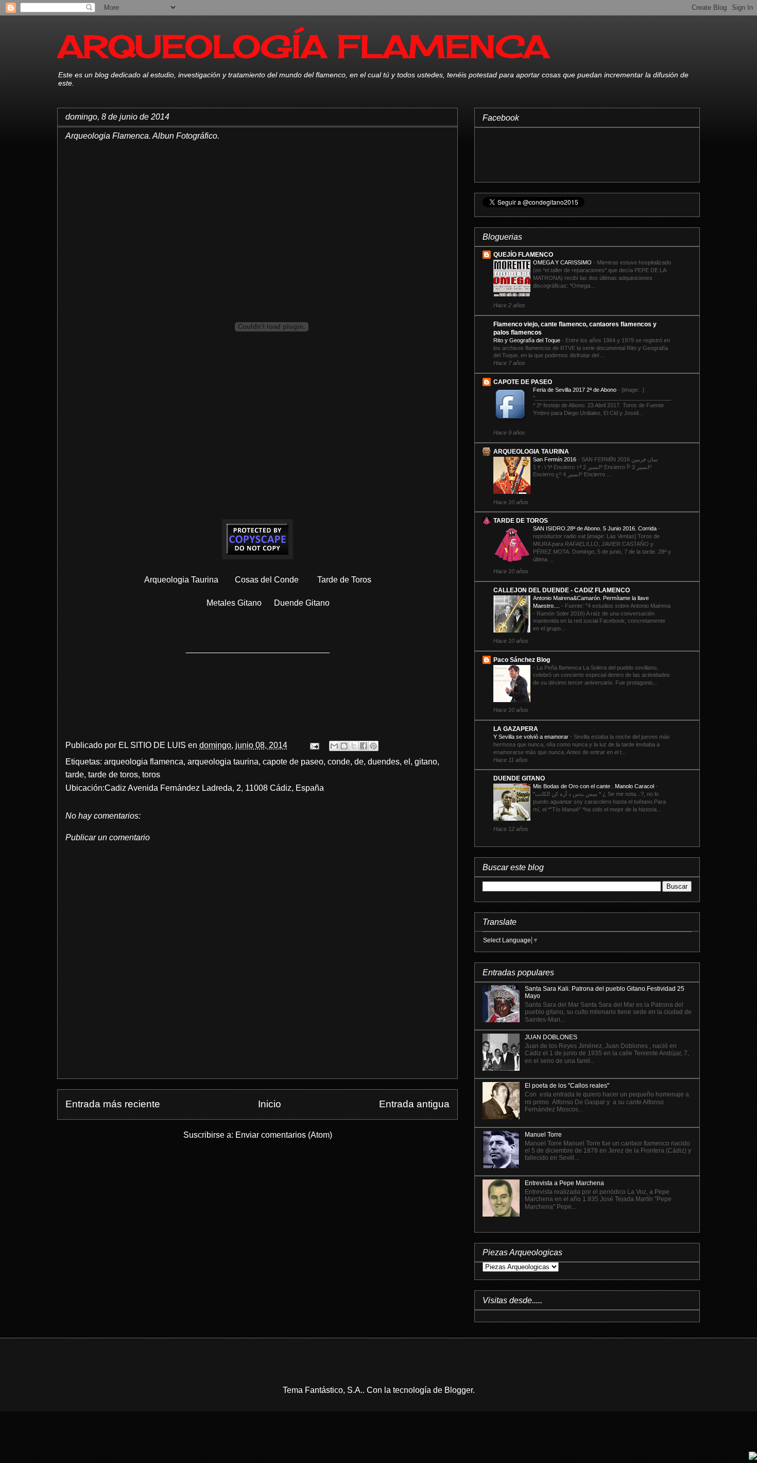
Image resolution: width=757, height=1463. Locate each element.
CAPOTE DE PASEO (522, 382)
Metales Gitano (234, 602)
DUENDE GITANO (519, 778)
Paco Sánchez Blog (521, 659)
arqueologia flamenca (143, 761)
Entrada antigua (414, 1104)
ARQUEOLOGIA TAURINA (531, 451)
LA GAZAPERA (515, 729)
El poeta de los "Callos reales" (567, 1085)
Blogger (458, 1390)
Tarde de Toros (345, 579)
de (359, 761)
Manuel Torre (543, 1134)
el (407, 761)
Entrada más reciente (112, 1104)
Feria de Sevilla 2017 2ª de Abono (575, 390)
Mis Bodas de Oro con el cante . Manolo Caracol (594, 786)
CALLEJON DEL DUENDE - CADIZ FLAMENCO (561, 590)
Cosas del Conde (267, 579)
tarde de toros (113, 774)
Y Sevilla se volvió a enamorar (531, 737)
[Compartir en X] (354, 746)
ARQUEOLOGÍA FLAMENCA (303, 46)
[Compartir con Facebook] (363, 746)
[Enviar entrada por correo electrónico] (313, 745)
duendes (384, 761)
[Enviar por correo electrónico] (334, 746)
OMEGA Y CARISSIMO (563, 262)
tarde (74, 774)
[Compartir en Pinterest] (373, 746)
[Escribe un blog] (344, 746)
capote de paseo (293, 761)
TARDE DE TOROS (520, 520)
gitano (426, 761)
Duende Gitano (302, 602)
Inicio (269, 1104)
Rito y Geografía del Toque (527, 340)
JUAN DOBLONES (551, 1037)
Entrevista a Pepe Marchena (564, 1183)
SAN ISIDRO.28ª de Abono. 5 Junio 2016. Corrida (595, 528)
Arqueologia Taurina (181, 579)
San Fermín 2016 (555, 459)
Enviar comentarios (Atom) (283, 1134)
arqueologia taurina (223, 761)
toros (151, 774)
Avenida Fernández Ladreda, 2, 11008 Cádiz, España (226, 788)
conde (339, 761)
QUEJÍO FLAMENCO (523, 254)
